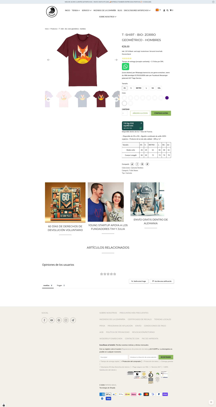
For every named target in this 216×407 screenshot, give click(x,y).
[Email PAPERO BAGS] (73, 320)
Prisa (102, 326)
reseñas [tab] (46, 285)
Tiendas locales (162, 319)
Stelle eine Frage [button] (140, 281)
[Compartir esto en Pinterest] (142, 164)
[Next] (116, 59)
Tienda (75, 10)
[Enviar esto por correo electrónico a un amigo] (147, 164)
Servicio (86, 10)
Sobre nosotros (107, 17)
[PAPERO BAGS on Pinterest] (59, 320)
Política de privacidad (117, 332)
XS (125, 88)
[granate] (82, 60)
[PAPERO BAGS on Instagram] (66, 320)
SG (153, 88)
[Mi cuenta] (164, 10)
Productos (54, 29)
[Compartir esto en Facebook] (137, 164)
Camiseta (129, 173)
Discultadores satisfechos (136, 10)
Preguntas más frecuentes (134, 313)
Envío (138, 326)
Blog (120, 10)
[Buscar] (167, 10)
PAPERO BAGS (110, 385)
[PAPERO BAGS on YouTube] (52, 320)
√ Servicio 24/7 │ (156, 367)
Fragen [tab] (59, 285)
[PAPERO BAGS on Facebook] (45, 320)
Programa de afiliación (120, 326)
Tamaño (125, 83)
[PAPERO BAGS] (52, 11)
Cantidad (125, 109)
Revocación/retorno (143, 332)
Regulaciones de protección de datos (135, 349)
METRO (138, 88)
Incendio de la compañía (104, 10)
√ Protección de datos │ (151, 361)
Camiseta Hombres (137, 168)
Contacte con (132, 339)
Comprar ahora (161, 113)
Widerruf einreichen (110, 339)
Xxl (159, 88)
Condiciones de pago (155, 326)
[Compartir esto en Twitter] (132, 164)
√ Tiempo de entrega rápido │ (110, 361)
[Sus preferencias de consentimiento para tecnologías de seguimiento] (4, 405)
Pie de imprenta (150, 339)
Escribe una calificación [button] (163, 281)
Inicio (67, 10)
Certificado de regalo (140, 319)
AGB (101, 332)
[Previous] (48, 59)
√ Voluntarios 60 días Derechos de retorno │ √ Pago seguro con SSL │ (124, 367)
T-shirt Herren (133, 170)
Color (124, 93)
